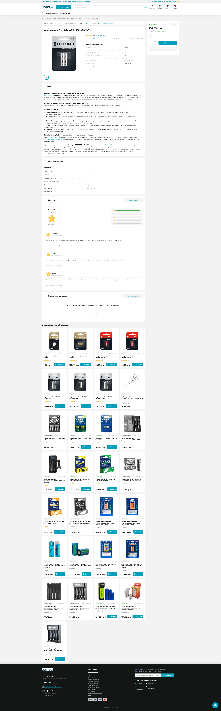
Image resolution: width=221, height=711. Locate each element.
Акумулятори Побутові (67, 18)
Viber (138, 686)
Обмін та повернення (94, 675)
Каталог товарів (64, 7)
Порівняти (167, 7)
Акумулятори (49, 95)
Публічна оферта (93, 683)
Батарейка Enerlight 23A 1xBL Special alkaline (130, 356)
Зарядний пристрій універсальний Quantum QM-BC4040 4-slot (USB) (53, 608)
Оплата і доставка (47, 1)
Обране (160, 7)
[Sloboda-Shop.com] (48, 7)
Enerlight (96, 39)
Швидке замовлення (163, 49)
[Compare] (66, 342)
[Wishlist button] (172, 24)
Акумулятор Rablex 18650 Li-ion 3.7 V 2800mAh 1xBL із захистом (131, 480)
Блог (69, 1)
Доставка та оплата (93, 681)
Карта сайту (91, 689)
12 (151, 35)
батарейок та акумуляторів (54, 139)
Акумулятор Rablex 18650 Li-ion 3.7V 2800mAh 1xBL (106, 480)
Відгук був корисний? (54, 246)
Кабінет (152, 8)
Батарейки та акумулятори (52, 18)
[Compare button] (175, 24)
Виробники (66, 13)
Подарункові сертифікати (95, 693)
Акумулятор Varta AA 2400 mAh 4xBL (54, 439)
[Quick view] (66, 336)
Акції (89, 695)
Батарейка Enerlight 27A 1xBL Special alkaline (105, 356)
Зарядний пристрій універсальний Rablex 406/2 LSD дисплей (54, 481)
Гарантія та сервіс (93, 672)
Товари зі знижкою (51, 13)
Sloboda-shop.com (110, 145)
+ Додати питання (133, 296)
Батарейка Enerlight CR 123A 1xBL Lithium (80, 356)
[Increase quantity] (155, 42)
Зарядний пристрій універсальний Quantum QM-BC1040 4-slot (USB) (53, 650)
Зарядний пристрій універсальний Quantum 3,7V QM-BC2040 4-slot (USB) (79, 608)
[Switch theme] (178, 1)
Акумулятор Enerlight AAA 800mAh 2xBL (78, 397)
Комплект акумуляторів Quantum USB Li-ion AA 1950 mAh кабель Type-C (130, 523)
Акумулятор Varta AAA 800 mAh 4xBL (80, 439)
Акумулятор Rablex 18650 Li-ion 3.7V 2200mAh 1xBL (79, 480)
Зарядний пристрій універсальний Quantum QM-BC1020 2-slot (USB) (131, 608)
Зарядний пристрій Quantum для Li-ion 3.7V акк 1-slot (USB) (105, 607)
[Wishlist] (66, 339)
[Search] (146, 7)
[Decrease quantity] (155, 44)
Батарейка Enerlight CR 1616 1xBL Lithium (54, 356)
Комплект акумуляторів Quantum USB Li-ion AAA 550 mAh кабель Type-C (105, 523)
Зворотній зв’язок (93, 685)
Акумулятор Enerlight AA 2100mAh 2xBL (104, 397)
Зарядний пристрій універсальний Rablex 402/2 (130, 439)
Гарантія (64, 1)
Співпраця (87, 1)
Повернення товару (93, 687)
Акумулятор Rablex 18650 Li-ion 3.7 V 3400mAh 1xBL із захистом (79, 522)
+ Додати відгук (133, 200)
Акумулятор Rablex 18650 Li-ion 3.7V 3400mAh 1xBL (54, 522)
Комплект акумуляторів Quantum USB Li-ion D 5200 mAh (80, 564)
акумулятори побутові (59, 145)
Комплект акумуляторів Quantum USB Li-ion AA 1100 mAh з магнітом (54, 565)
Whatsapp (139, 689)
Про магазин (57, 1)
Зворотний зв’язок (77, 1)
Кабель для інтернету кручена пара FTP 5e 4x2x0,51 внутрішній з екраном (132, 398)
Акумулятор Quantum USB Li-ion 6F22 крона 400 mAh (106, 564)
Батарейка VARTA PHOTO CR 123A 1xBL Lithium (106, 439)
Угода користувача (93, 679)
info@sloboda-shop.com (53, 687)
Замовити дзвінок (171, 1)
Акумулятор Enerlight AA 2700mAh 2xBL (52, 397)
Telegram (139, 683)
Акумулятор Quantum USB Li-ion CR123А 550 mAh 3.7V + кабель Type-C (132, 565)
